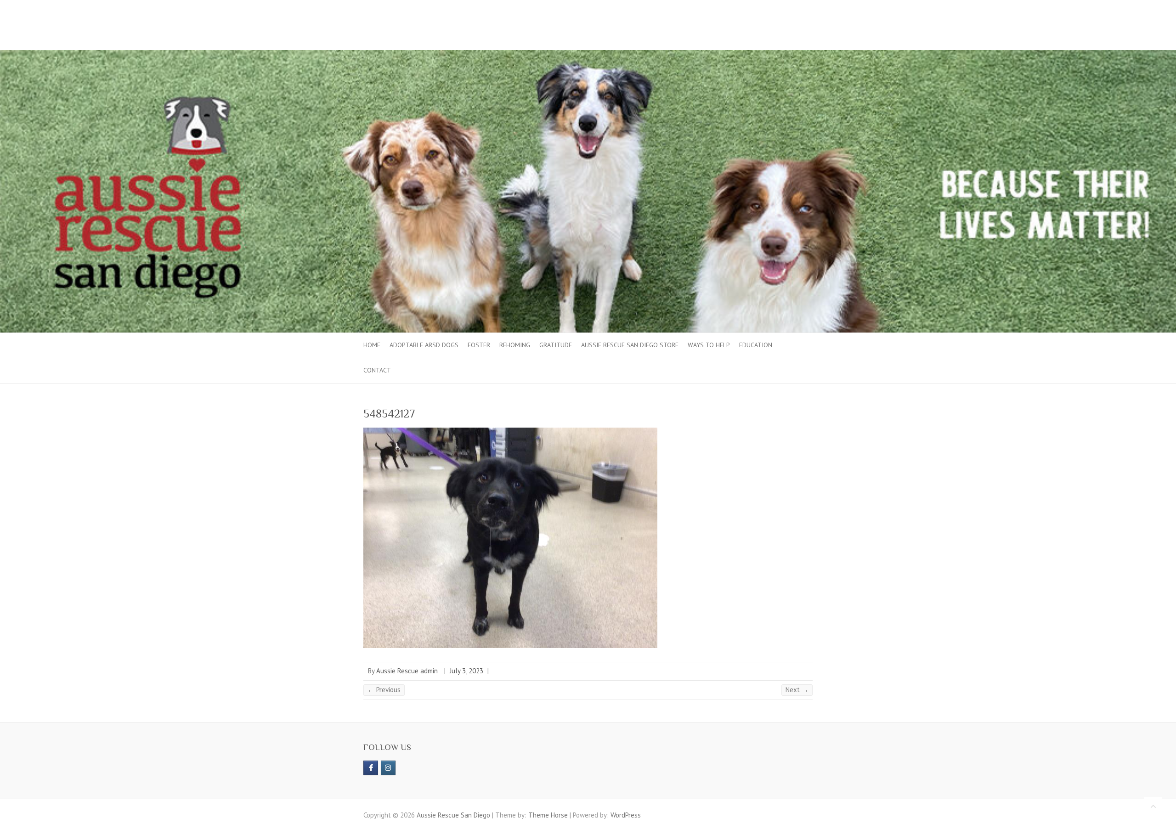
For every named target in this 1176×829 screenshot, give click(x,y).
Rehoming (514, 345)
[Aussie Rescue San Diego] (588, 54)
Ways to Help (709, 345)
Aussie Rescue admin (407, 670)
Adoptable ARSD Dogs (424, 345)
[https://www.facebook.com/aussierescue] (370, 768)
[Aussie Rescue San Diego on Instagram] (388, 768)
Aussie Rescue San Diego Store (629, 345)
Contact (377, 370)
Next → (797, 689)
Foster (479, 345)
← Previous (384, 689)
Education (755, 345)
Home (371, 345)
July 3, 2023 (466, 670)
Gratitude (555, 345)
